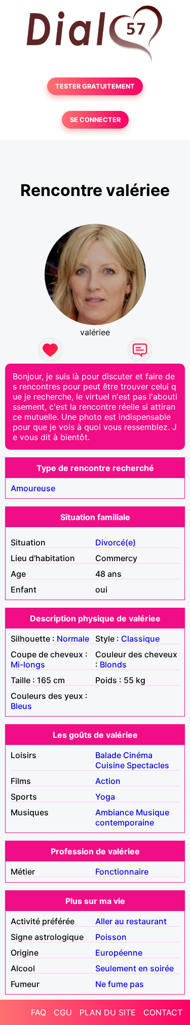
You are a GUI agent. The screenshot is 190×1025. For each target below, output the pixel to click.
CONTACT (162, 1012)
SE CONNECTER (95, 120)
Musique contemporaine (132, 817)
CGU (63, 1012)
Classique (140, 639)
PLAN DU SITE (108, 1012)
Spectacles (148, 765)
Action (108, 781)
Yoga (105, 797)
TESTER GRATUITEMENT (95, 86)
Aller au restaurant (131, 921)
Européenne (118, 953)
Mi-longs (28, 664)
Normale (73, 639)
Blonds (113, 664)
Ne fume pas (119, 984)
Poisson (111, 937)
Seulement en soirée (134, 968)
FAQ (38, 1012)
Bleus (21, 706)
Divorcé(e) (115, 542)
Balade (108, 755)
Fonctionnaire (121, 871)
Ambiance (114, 812)
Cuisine (110, 765)
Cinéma (138, 755)
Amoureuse (33, 488)
